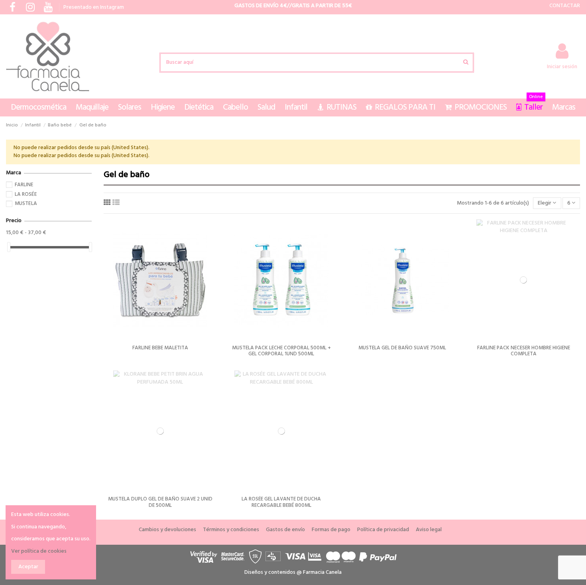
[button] (38, 107)
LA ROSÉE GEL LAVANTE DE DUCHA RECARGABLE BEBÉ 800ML (281, 502)
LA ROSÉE (26, 194)
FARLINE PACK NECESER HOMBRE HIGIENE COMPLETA (523, 351)
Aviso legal (429, 530)
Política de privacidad (383, 530)
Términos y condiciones (231, 530)
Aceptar (28, 566)
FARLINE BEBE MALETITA (160, 348)
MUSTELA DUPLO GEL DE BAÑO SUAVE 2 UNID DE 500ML (160, 502)
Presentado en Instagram (93, 7)
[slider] (8, 247)
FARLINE (24, 185)
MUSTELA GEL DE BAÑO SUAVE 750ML (402, 348)
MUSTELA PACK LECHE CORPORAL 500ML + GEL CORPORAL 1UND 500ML (281, 351)
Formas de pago (331, 530)
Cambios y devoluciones (167, 530)
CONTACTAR (564, 5)
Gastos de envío (285, 530)
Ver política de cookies (39, 551)
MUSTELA (26, 203)
